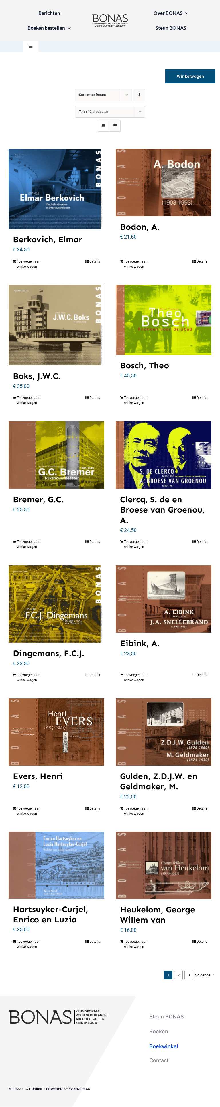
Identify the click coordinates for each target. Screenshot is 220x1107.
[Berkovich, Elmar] (56, 189)
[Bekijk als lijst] (114, 125)
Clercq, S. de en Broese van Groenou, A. (162, 509)
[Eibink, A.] (163, 599)
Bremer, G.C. (38, 499)
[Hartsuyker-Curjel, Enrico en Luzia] (56, 865)
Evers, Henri (38, 776)
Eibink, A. (140, 643)
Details (94, 261)
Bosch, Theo (144, 365)
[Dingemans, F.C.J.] (56, 604)
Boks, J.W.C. (36, 376)
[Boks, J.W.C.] (56, 325)
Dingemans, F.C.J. (48, 653)
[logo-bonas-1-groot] (110, 17)
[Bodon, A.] (163, 182)
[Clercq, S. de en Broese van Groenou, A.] (163, 455)
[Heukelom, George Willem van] (163, 865)
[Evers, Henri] (56, 732)
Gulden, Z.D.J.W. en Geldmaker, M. (158, 781)
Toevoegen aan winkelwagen (28, 264)
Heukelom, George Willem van (157, 914)
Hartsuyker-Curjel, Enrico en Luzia (50, 914)
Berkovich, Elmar (47, 239)
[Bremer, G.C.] (56, 455)
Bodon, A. (140, 227)
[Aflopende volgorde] (139, 95)
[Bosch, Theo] (163, 320)
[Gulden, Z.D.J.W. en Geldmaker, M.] (163, 732)
